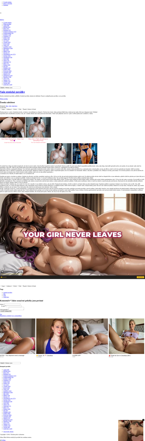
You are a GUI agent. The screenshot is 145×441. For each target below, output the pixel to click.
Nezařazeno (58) (7, 57)
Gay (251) (6, 40)
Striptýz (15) (6, 74)
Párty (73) (6, 63)
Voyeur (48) (6, 83)
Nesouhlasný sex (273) (9, 54)
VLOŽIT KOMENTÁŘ (6, 311)
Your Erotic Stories (8, 431)
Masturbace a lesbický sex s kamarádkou (11, 315)
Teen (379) (6, 78)
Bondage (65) (7, 30)
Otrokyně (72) (7, 62)
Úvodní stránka (7, 2)
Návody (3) (6, 53)
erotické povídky (7, 292)
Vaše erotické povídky (12, 91)
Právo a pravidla (7, 3)
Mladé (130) (6, 51)
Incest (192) (6, 43)
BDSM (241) (6, 27)
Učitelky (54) (6, 81)
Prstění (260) (6, 69)
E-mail (3, 306)
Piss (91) (5, 66)
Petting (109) (6, 65)
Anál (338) (6, 25)
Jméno (2, 304)
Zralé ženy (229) (7, 84)
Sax (1, 314)
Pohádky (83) (7, 68)
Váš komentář (4, 309)
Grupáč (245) (6, 42)
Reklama (5, 5)
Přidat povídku (7, 24)
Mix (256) (6, 50)
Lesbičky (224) (7, 47)
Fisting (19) (6, 39)
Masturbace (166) (8, 48)
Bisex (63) (6, 28)
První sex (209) (7, 71)
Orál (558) (6, 59)
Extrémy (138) (7, 34)
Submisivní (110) (7, 75)
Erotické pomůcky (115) (9, 31)
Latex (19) (6, 45)
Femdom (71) (7, 36)
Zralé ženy (14, 106)
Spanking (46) (7, 72)
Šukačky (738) (7, 77)
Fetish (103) (6, 37)
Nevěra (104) (6, 56)
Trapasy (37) (6, 80)
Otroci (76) (6, 60)
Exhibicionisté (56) (8, 33)
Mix (7, 106)
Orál (10, 106)
